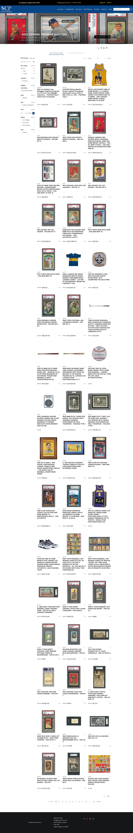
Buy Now (79, 9)
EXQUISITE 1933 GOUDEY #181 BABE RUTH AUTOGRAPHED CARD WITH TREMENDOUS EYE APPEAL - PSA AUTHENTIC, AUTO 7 (74, 233)
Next (98, 801)
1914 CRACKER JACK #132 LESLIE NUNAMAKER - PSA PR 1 (74, 693)
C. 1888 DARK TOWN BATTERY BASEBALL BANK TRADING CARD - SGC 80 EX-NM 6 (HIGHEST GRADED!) (48, 609)
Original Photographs (29, 105)
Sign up (102, 2)
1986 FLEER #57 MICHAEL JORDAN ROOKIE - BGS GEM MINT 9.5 (98, 464)
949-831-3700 (77, 2)
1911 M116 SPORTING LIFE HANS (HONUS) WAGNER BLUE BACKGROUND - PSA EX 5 (74, 652)
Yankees (29, 132)
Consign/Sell (69, 9)
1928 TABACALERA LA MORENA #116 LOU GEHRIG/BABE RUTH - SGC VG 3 (74, 739)
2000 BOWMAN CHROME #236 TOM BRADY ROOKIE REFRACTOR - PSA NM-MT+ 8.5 (47, 323)
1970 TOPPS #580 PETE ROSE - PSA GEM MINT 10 (99, 231)
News (110, 9)
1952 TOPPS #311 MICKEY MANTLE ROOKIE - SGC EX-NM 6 (73, 139)
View (105, 58)
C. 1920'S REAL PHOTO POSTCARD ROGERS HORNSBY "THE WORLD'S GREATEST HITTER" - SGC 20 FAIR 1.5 (99, 695)
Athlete (23, 117)
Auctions (60, 9)
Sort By (85, 58)
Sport (22, 95)
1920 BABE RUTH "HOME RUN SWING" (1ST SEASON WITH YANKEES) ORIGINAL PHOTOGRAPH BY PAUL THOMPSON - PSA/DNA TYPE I (74, 420)
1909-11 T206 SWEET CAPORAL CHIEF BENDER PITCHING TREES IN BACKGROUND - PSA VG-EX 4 (48, 652)
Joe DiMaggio (29, 120)
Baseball (29, 97)
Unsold (29, 73)
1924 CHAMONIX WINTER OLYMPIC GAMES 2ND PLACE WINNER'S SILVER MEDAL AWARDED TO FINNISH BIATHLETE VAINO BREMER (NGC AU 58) (48, 421)
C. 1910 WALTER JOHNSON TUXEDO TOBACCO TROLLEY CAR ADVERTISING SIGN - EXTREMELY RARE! (73, 465)
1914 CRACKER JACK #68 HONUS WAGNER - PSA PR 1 (47, 693)
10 (86, 801)
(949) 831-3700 (58, 818)
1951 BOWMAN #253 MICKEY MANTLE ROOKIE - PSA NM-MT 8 (47, 139)
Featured (29, 80)
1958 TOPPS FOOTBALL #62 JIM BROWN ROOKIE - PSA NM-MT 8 (73, 322)
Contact (97, 9)
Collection (23, 78)
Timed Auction (28, 31)
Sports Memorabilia (26, 90)
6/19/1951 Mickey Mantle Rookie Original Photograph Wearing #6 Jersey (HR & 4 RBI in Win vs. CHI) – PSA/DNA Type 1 (74, 93)
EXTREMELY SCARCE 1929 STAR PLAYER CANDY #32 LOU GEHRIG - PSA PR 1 (48, 780)
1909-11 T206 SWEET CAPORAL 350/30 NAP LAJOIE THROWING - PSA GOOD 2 (74, 608)
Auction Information (76, 53)
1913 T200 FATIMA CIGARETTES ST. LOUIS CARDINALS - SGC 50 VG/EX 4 (99, 651)
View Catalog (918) (101, 36)
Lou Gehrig (29, 122)
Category (23, 85)
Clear (32, 65)
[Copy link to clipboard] (98, 48)
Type (22, 102)
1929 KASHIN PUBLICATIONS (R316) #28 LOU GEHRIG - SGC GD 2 (74, 780)
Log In (109, 2)
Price (22, 109)
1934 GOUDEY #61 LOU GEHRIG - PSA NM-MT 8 (46, 231)
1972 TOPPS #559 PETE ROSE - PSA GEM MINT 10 (48, 275)
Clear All (32, 58)
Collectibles (24, 88)
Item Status (24, 65)
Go (33, 113)
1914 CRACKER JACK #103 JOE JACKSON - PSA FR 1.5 (74, 186)
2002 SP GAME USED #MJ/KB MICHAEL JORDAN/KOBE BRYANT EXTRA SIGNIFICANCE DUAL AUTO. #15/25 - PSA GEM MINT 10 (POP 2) (48, 189)
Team (22, 129)
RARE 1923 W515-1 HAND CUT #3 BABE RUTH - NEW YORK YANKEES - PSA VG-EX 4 (48, 738)
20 (93, 801)
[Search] (131, 9)
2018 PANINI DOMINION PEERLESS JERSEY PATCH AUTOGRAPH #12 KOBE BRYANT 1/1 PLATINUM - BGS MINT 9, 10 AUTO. (73, 514)
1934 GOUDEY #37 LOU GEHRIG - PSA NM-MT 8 (97, 186)
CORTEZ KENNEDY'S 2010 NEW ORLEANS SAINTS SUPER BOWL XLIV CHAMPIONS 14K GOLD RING (98, 277)
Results (104, 9)
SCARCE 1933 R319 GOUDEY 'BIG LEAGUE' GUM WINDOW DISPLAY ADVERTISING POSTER (98, 781)
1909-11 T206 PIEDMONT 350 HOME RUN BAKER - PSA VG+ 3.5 (99, 608)
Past (29, 68)
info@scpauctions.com (64, 2)
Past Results (88, 9)
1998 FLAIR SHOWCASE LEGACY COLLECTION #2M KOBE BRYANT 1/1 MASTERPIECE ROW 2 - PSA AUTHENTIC (47, 514)
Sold (29, 71)
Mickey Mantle (29, 125)
